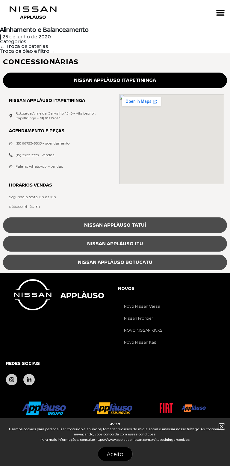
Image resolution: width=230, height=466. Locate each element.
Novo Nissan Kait (140, 342)
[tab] (115, 80)
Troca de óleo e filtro (27, 51)
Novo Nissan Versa (142, 306)
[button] (220, 12)
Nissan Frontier (138, 318)
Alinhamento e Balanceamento (44, 29)
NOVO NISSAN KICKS (143, 330)
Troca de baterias (24, 46)
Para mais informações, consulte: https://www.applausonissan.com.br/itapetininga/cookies (115, 440)
